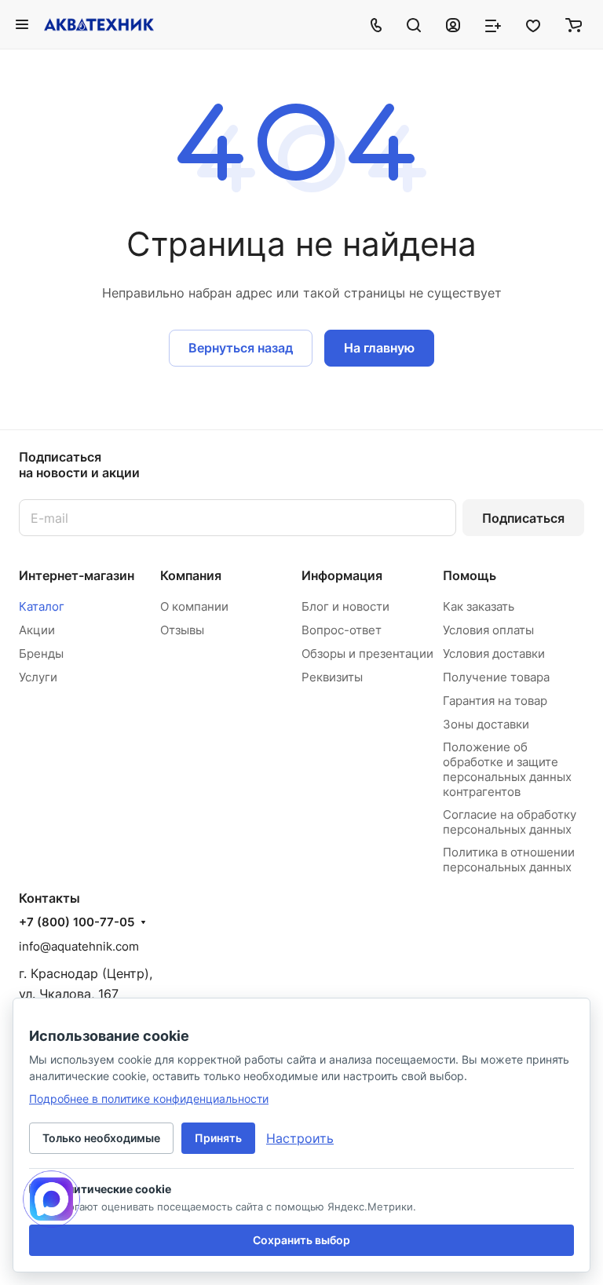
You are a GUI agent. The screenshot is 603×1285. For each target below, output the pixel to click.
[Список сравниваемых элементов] (493, 24)
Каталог (41, 606)
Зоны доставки (486, 724)
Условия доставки (494, 653)
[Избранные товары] (533, 24)
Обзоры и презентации (367, 653)
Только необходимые (101, 1137)
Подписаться (523, 518)
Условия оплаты (488, 629)
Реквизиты (332, 677)
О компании (194, 606)
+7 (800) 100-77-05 (76, 922)
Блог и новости (345, 606)
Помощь (469, 575)
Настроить (300, 1138)
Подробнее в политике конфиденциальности (149, 1098)
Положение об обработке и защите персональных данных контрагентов (507, 769)
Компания (190, 575)
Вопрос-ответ (342, 629)
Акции (37, 629)
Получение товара (496, 677)
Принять (218, 1137)
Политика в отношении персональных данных (509, 859)
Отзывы (182, 629)
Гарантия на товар (495, 700)
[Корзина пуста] (573, 24)
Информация (342, 575)
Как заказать (478, 606)
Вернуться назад (240, 348)
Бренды (41, 653)
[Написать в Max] (51, 1199)
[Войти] (453, 24)
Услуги (38, 677)
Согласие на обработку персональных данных (509, 822)
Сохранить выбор (301, 1240)
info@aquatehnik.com (79, 946)
